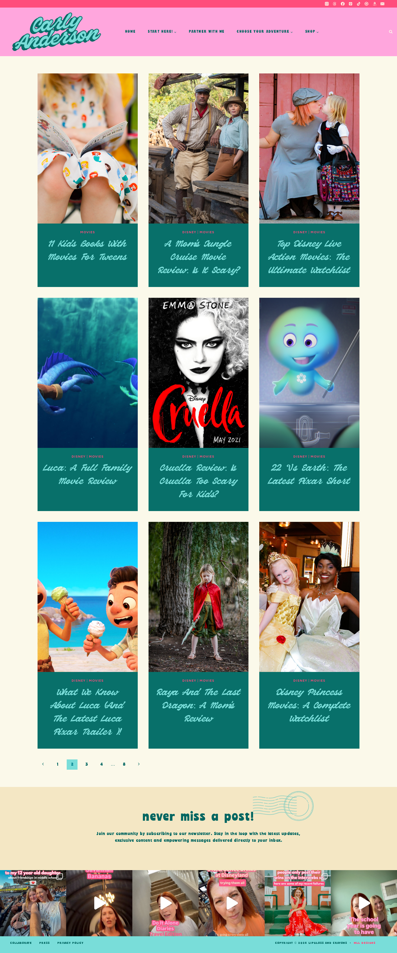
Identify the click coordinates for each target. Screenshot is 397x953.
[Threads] (334, 4)
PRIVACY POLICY (70, 943)
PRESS (44, 943)
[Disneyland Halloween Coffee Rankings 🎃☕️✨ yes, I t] (231, 903)
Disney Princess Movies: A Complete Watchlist (309, 706)
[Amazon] (374, 4)
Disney (189, 232)
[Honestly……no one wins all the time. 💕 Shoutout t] (298, 903)
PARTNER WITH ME (207, 31)
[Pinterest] (350, 4)
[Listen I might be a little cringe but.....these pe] (364, 903)
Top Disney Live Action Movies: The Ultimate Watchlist (309, 257)
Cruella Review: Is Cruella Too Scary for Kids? (198, 481)
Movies (87, 232)
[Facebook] (342, 4)
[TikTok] (358, 4)
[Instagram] (327, 4)
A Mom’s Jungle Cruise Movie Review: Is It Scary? (198, 257)
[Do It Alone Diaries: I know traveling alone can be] (165, 903)
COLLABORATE (21, 943)
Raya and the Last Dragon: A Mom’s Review (198, 706)
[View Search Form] (390, 32)
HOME (130, 31)
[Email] (382, 4)
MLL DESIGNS (364, 943)
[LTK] (366, 4)
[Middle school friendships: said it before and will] (33, 903)
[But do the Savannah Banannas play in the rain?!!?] (99, 903)
